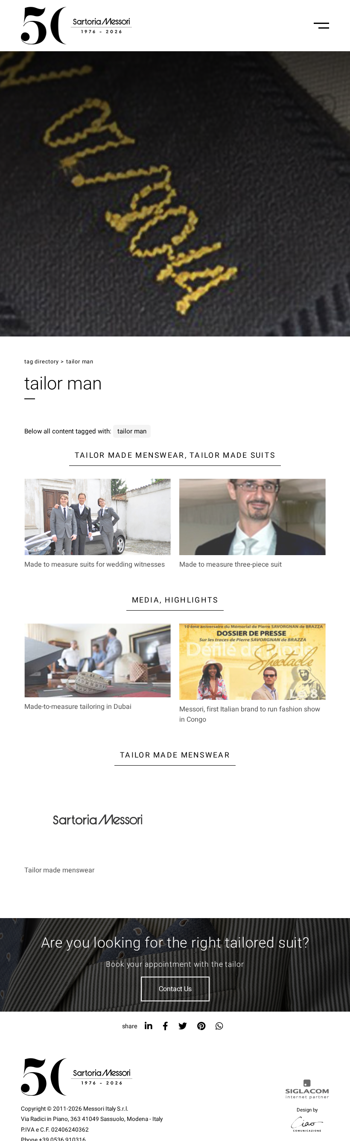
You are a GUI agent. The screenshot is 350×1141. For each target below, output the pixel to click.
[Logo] (76, 25)
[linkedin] (148, 1026)
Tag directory (41, 362)
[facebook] (165, 1026)
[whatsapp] (219, 1026)
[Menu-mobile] (321, 26)
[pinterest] (201, 1026)
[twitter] (182, 1026)
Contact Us (175, 989)
